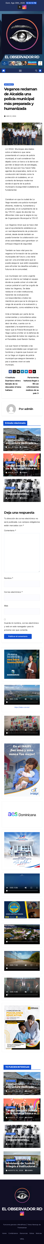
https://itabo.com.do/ (22, 707)
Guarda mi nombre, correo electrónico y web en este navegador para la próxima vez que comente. (21, 626)
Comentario (10, 530)
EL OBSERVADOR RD (22, 57)
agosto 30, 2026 (16, 1091)
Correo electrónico (13, 592)
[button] (36, 70)
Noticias (39, 1233)
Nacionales (9, 84)
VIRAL (22, 1239)
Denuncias (24, 1233)
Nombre (8, 578)
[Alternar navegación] (20, 70)
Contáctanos (13, 1233)
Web (6, 606)
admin (28, 409)
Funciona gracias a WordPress (14, 1224)
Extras (32, 1233)
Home (4, 1233)
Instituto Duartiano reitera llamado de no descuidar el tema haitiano (13, 383)
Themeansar (22, 1228)
